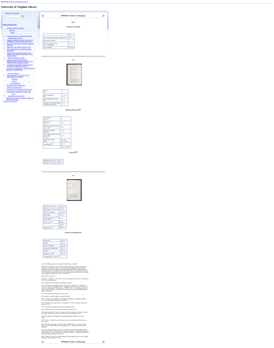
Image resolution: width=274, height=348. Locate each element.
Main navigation (23, 1)
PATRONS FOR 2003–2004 (14, 87)
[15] (64, 211)
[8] (49, 127)
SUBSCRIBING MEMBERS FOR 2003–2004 (18, 92)
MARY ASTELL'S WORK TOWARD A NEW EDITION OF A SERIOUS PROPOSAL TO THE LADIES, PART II (20, 54)
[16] (52, 227)
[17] (54, 253)
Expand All (13, 101)
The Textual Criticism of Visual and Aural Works (19, 36)
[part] (13, 94)
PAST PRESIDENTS (15, 83)
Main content (14, 1)
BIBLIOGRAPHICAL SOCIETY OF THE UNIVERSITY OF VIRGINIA (18, 76)
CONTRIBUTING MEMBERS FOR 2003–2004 (19, 89)
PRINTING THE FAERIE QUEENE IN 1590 (19, 47)
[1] (66, 37)
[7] (47, 119)
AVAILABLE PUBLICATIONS (16, 96)
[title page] (12, 30)
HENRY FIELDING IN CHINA (16, 58)
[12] (57, 217)
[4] (53, 94)
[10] (69, 146)
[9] (52, 143)
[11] (76, 152)
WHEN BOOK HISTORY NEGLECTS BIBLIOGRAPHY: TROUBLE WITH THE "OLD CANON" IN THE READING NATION (20, 61)
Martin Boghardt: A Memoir (15, 38)
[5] (66, 95)
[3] (45, 43)
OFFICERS (14, 79)
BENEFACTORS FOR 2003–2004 (16, 85)
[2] (55, 40)
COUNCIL (14, 81)
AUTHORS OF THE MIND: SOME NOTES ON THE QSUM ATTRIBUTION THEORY (20, 65)
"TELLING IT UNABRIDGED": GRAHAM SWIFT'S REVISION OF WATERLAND (20, 69)
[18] (58, 256)
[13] (52, 221)
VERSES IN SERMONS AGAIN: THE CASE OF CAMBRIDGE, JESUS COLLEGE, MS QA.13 (20, 41)
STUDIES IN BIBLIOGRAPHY (15, 28)
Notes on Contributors (13, 73)
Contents (12, 32)
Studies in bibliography (10, 25)
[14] (64, 206)
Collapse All (7, 101)
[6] (80, 109)
